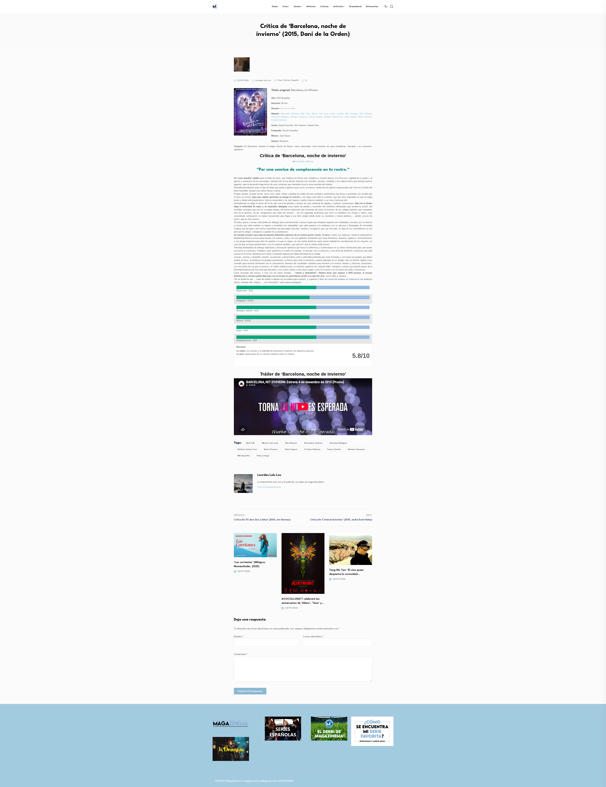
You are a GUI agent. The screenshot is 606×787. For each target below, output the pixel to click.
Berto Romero (364, 117)
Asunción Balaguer (280, 117)
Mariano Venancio (299, 117)
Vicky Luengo (336, 113)
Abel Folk (305, 113)
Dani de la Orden (288, 108)
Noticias (311, 6)
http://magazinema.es (269, 487)
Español (295, 80)
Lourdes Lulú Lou (305, 161)
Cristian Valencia (279, 120)
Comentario (241, 654)
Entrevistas (372, 6)
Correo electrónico (313, 637)
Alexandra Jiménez (290, 113)
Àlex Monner (365, 113)
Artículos (338, 6)
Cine (284, 6)
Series (297, 6)
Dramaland (355, 6)
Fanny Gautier (315, 117)
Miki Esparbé (351, 113)
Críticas (324, 6)
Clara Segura (350, 117)
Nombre (239, 637)
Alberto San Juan (319, 113)
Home (275, 6)
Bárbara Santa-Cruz (333, 117)
